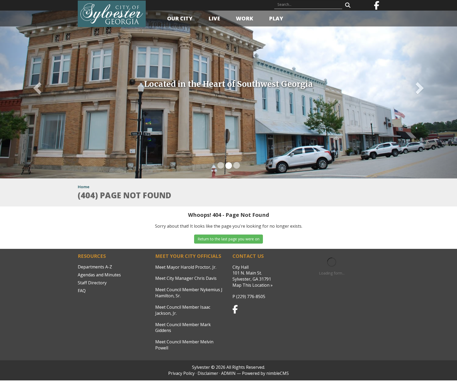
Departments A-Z (95, 267)
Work (244, 18)
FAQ (82, 291)
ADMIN (228, 373)
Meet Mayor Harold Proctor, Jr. (185, 267)
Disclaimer (208, 373)
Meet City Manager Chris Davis (186, 278)
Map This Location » (252, 285)
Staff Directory (92, 283)
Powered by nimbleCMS (265, 373)
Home (83, 186)
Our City (180, 18)
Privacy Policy (181, 373)
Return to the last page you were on (228, 238)
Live (214, 18)
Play (276, 18)
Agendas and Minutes (99, 275)
